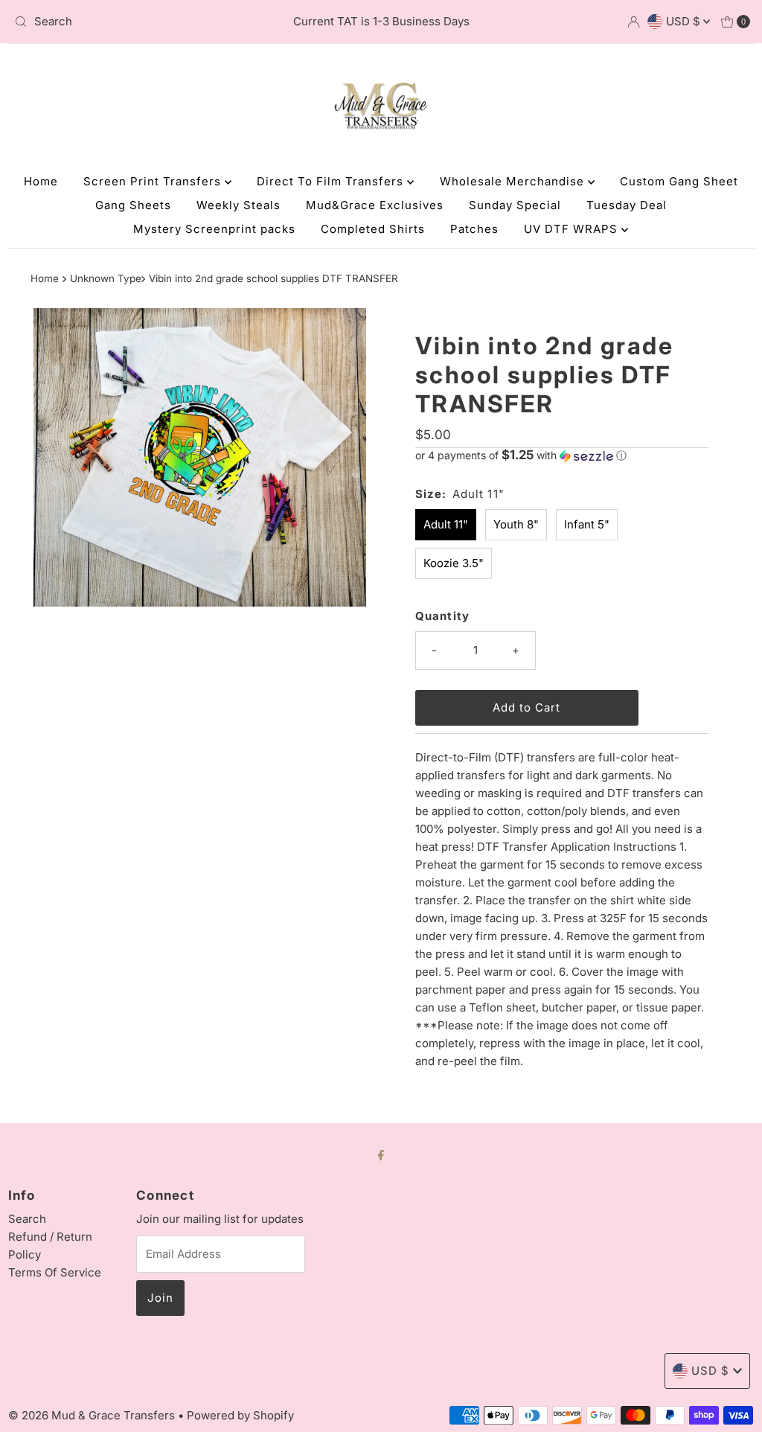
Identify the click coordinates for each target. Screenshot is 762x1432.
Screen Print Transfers (154, 181)
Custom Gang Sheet (679, 181)
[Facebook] (381, 1154)
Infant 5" (586, 524)
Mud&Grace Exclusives (375, 205)
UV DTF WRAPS (572, 229)
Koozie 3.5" (453, 563)
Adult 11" (445, 524)
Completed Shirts (373, 229)
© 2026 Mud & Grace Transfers (93, 1415)
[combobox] (128, 21)
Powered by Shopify (240, 1415)
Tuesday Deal (626, 205)
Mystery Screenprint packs (214, 229)
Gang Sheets (133, 205)
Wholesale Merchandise (514, 181)
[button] (561, 455)
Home (41, 181)
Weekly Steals (238, 205)
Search (27, 1219)
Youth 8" (516, 524)
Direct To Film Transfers (332, 181)
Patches (474, 229)
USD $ (684, 21)
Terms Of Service (54, 1272)
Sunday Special (515, 205)
